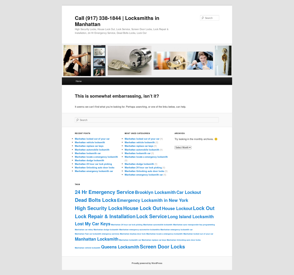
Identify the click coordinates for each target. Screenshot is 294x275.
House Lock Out (142, 208)
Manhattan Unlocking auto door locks (94, 167)
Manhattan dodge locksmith (89, 160)
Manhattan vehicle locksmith (90, 142)
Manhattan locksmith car (88, 153)
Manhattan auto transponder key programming (194, 224)
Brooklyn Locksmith (155, 192)
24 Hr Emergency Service (104, 191)
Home (78, 81)
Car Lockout (188, 192)
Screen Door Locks (162, 246)
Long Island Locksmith (191, 216)
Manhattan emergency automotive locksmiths (139, 229)
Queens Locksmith (120, 247)
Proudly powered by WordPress (147, 263)
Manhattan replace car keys (89, 145)
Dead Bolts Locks (95, 199)
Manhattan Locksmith (96, 239)
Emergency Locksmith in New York (152, 200)
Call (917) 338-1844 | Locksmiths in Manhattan (117, 21)
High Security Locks (98, 208)
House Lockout (177, 208)
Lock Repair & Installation (105, 216)
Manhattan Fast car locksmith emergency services (97, 233)
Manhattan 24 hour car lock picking (93, 163)
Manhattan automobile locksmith (92, 149)
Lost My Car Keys (92, 224)
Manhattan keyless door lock (133, 233)
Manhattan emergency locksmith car (94, 171)
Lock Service (151, 216)
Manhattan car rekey (84, 229)
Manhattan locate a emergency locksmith (96, 156)
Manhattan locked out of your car (92, 138)
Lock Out (204, 208)
